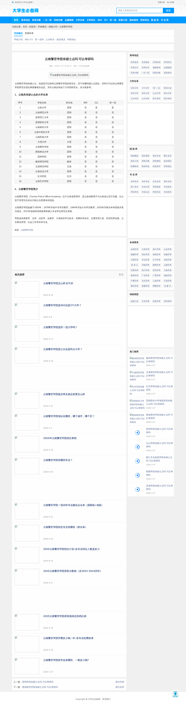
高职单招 (167, 301)
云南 (17, 83)
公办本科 (134, 98)
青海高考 (134, 275)
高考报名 (145, 62)
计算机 (59, 218)
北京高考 (145, 281)
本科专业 (43, 222)
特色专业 (156, 192)
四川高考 (145, 270)
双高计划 (122, 20)
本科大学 (134, 93)
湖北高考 (145, 254)
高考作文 (145, 67)
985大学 (134, 88)
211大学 (145, 88)
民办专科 (167, 98)
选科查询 (133, 20)
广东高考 (145, 275)
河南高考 (145, 265)
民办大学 (167, 93)
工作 (34, 222)
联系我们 (106, 699)
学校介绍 (18, 39)
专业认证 (145, 192)
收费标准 (134, 166)
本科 (47, 200)
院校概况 (134, 156)
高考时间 (156, 62)
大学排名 (91, 20)
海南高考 (167, 275)
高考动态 (25, 20)
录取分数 (145, 161)
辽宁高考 (156, 260)
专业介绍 (145, 187)
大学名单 (80, 20)
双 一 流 (156, 88)
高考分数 (36, 20)
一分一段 (47, 20)
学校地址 (71, 39)
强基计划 (134, 301)
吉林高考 (167, 260)
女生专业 (156, 181)
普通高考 (29, 33)
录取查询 (167, 72)
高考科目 (167, 62)
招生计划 (134, 161)
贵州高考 (156, 270)
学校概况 (42, 26)
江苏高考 (145, 249)
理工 (42, 117)
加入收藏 (170, 2)
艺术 (42, 181)
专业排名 (167, 192)
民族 (42, 137)
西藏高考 (156, 286)
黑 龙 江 (134, 265)
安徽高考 (167, 254)
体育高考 (156, 301)
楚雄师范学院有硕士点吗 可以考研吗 (40, 687)
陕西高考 (156, 265)
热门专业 (134, 187)
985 (99, 20)
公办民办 (50, 39)
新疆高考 (145, 286)
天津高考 (167, 281)
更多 (121, 274)
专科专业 (145, 181)
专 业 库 (165, 20)
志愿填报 (69, 20)
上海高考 (156, 281)
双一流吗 (39, 39)
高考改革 (134, 62)
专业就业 (167, 187)
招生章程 (145, 156)
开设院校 (156, 187)
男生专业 (167, 181)
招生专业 (156, 156)
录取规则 (156, 161)
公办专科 (145, 98)
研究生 (72, 83)
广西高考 (156, 275)
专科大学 (145, 93)
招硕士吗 (53, 26)
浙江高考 (156, 249)
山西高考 (167, 265)
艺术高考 (145, 301)
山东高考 (167, 249)
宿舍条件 (156, 166)
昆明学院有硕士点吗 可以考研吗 (37, 681)
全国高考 (134, 249)
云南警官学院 (65, 26)
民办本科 (156, 98)
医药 (43, 132)
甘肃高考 (134, 270)
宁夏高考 (134, 281)
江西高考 (134, 260)
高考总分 (134, 67)
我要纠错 (161, 2)
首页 (16, 20)
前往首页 (119, 687)
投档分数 (58, 20)
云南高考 (167, 270)
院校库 (32, 26)
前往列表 (119, 681)
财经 (42, 127)
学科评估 (144, 20)
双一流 (113, 20)
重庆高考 (134, 286)
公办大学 (156, 93)
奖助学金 (145, 166)
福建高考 (134, 254)
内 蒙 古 (167, 286)
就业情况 (61, 39)
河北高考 (145, 260)
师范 (42, 112)
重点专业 (167, 156)
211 (106, 20)
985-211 (29, 39)
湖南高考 (156, 254)
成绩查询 (156, 67)
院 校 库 (155, 20)
